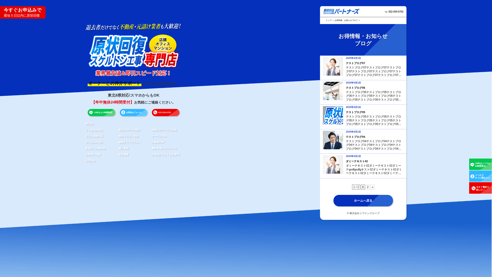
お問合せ (91, 160)
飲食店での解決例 (96, 148)
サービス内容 (159, 136)
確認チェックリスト (130, 142)
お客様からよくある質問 (165, 154)
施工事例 (124, 148)
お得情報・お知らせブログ (346, 20)
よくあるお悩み (94, 130)
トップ (329, 20)
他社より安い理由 (129, 136)
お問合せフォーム (134, 112)
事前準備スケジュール (164, 148)
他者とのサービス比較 (164, 130)
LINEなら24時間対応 (103, 112)
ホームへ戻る (363, 200)
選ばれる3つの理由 (129, 130)
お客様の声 (158, 142)
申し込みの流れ (94, 142)
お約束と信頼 (93, 154)
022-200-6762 (164, 112)
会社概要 (124, 154)
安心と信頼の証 (94, 136)
